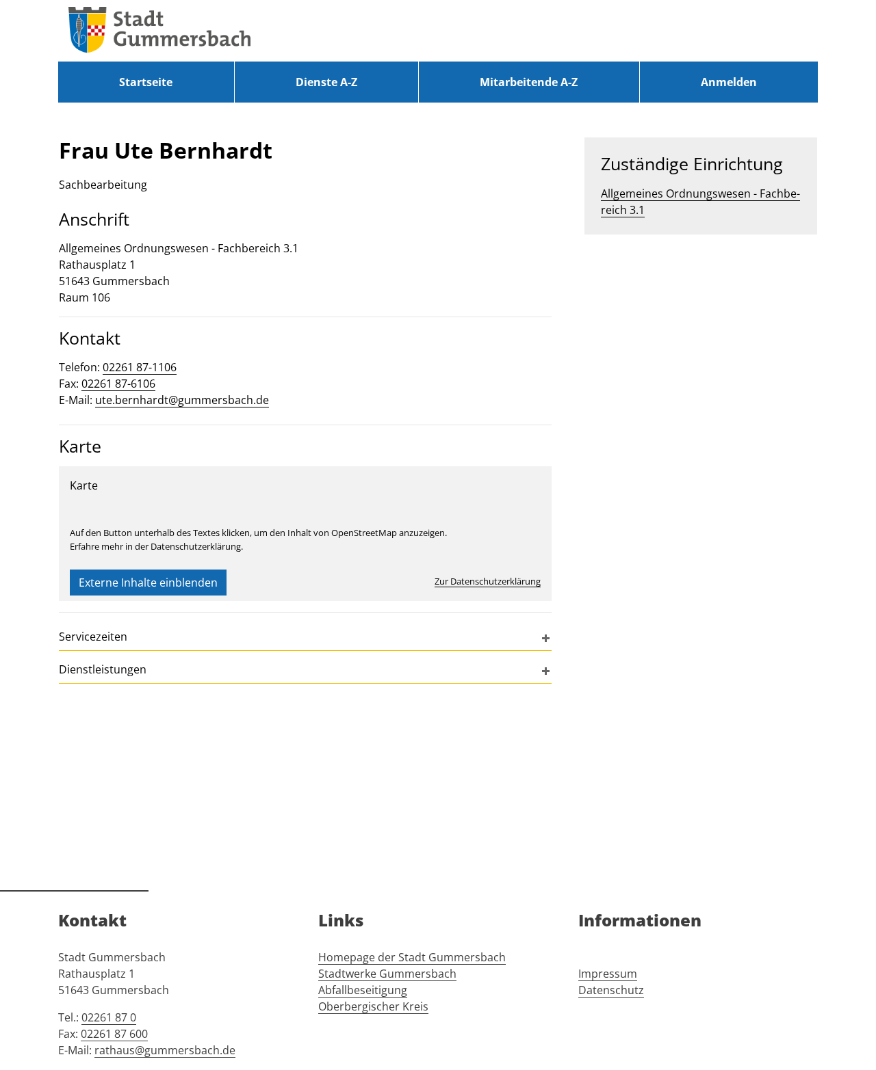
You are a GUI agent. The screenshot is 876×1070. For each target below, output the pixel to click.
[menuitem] (146, 82)
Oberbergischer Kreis (373, 1006)
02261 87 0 (108, 1017)
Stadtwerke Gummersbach (387, 973)
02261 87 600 (114, 1033)
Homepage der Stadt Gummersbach (412, 957)
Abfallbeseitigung (362, 990)
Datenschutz (611, 990)
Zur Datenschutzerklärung (488, 581)
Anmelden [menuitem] (729, 82)
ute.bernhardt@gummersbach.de (182, 399)
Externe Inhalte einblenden (148, 582)
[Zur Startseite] (159, 31)
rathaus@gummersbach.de (164, 1050)
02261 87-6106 (118, 383)
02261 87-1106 (140, 367)
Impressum (607, 973)
